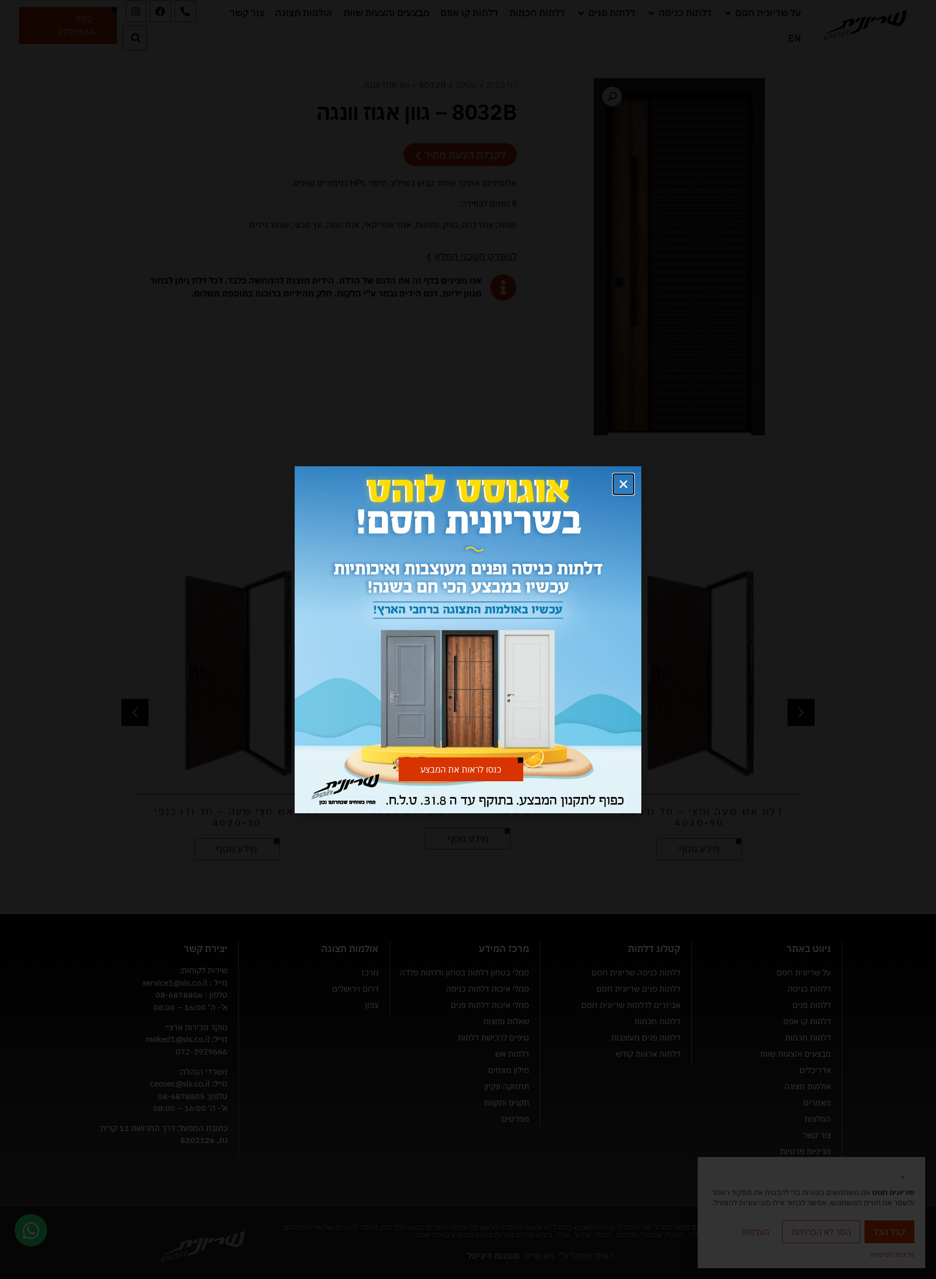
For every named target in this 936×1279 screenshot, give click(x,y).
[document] (468, 639)
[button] (623, 484)
